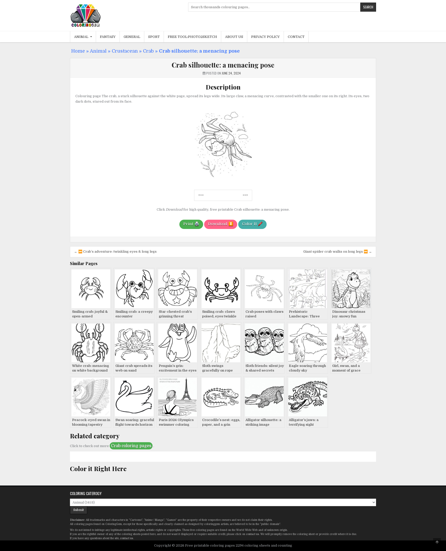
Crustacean (125, 51)
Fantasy (108, 37)
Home (78, 51)
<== (201, 195)
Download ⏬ (220, 223)
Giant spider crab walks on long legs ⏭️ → (337, 251)
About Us (234, 37)
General (132, 37)
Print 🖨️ (191, 223)
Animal (81, 37)
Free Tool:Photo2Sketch (192, 37)
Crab (148, 51)
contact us (252, 534)
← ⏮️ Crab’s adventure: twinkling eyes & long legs (115, 251)
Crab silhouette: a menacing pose (223, 64)
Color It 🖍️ (252, 223)
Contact (296, 37)
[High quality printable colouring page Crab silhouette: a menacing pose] (223, 183)
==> (245, 195)
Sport (154, 37)
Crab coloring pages (131, 445)
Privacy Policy (265, 37)
